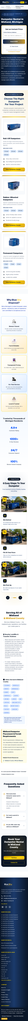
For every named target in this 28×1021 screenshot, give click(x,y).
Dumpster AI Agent (5, 990)
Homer (6, 692)
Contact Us (14, 862)
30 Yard (20, 151)
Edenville (16, 685)
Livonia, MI (3, 972)
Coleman (7, 685)
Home (2, 7)
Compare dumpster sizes (7, 774)
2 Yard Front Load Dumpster (8, 929)
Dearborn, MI (4, 969)
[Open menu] (26, 2)
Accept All (4, 1018)
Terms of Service (5, 999)
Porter (6, 709)
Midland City (16, 702)
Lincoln (6, 702)
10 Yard (6, 151)
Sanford (14, 709)
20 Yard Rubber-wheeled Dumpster (9, 917)
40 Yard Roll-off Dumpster (7, 927)
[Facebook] (6, 907)
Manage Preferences (6, 1016)
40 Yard (6, 154)
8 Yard (6, 267)
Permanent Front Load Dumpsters (9, 948)
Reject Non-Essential (18, 1016)
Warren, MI (3, 959)
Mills (5, 706)
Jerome (6, 699)
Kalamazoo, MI (4, 978)
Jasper (16, 695)
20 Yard (13, 151)
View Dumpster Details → (14, 169)
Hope (13, 692)
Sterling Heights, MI (5, 961)
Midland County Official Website (13, 760)
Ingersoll (7, 695)
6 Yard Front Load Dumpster (8, 933)
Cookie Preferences (6, 1001)
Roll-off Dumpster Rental (7, 943)
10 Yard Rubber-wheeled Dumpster (9, 915)
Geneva (6, 688)
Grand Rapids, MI (5, 957)
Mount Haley (15, 706)
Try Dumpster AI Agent (14, 51)
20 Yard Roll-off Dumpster (7, 923)
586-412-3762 (7, 896)
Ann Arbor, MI (4, 963)
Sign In (22, 2)
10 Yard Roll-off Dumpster (7, 921)
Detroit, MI (3, 955)
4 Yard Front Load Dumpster (8, 931)
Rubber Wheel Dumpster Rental (8, 945)
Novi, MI (3, 976)
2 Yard (6, 264)
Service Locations (8, 7)
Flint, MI (3, 967)
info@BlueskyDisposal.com (10, 898)
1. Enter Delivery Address (9, 32)
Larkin (14, 699)
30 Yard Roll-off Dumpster (7, 925)
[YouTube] (2, 907)
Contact (3, 992)
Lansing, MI (4, 965)
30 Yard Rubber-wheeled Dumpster (9, 919)
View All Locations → (6, 980)
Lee (20, 699)
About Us (3, 987)
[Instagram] (9, 907)
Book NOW (14, 41)
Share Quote (15, 46)
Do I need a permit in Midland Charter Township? (13, 771)
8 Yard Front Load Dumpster (8, 935)
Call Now (14, 858)
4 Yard (12, 264)
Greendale (15, 688)
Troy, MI (3, 974)
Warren (6, 712)
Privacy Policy (4, 994)
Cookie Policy (4, 997)
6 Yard (18, 264)
